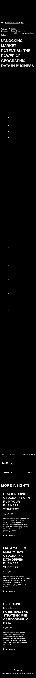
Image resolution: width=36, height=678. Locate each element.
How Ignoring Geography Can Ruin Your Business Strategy (16, 501)
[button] (2, 463)
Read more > (9, 535)
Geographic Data (8, 31)
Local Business (18, 33)
